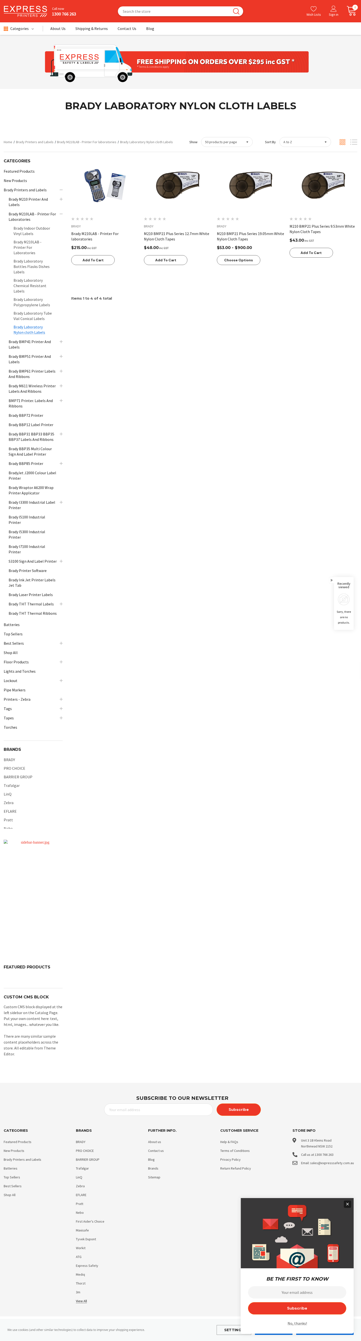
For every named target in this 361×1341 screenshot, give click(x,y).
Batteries (10, 1168)
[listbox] (305, 142)
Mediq (80, 1274)
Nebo (8, 828)
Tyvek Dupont (86, 1239)
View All (81, 1301)
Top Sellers (12, 1177)
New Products (14, 1150)
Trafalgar (12, 785)
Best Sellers (13, 1186)
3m (78, 1292)
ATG (79, 1257)
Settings (234, 1330)
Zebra (9, 802)
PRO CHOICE (14, 768)
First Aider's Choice (90, 1221)
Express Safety (87, 1265)
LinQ (8, 794)
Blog (151, 1159)
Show (193, 142)
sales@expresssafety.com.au (332, 1163)
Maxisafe (82, 1230)
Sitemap (154, 1177)
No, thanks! (297, 1323)
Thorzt (80, 1283)
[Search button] (236, 11)
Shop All (9, 1195)
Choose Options (238, 260)
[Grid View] (342, 142)
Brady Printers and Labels (22, 1159)
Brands (153, 1168)
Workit (80, 1248)
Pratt (8, 819)
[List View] (353, 142)
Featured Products (17, 1142)
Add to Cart (93, 260)
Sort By (270, 142)
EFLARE (10, 811)
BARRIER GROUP (18, 776)
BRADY (9, 759)
